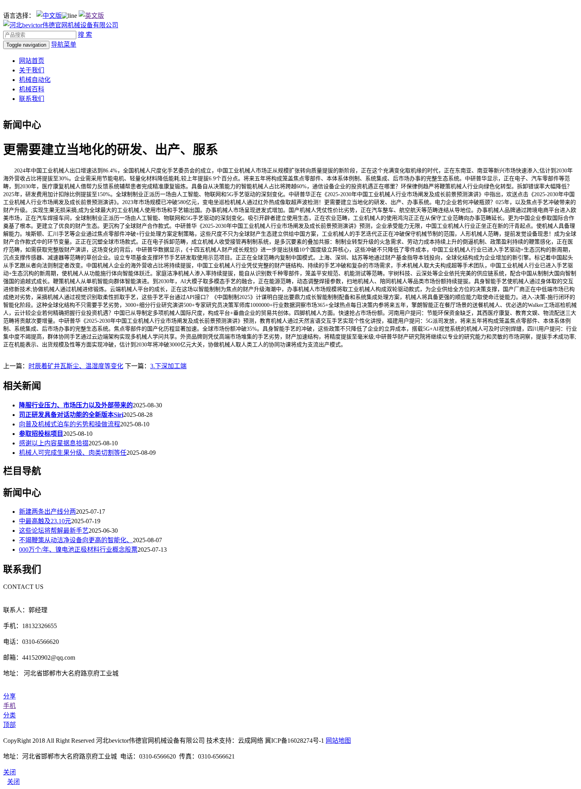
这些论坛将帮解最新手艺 (54, 530)
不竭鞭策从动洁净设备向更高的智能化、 (76, 540)
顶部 (9, 724)
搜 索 (85, 34)
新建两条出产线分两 (47, 511)
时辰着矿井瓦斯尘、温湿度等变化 (75, 366)
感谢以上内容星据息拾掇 (54, 443)
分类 (9, 715)
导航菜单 (63, 44)
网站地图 (338, 740)
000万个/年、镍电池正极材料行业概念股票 (78, 549)
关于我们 (31, 70)
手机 (9, 705)
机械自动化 (35, 79)
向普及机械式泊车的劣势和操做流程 (69, 424)
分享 (9, 696)
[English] (91, 15)
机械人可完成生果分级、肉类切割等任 (72, 452)
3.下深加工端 (168, 366)
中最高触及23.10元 (45, 521)
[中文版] (49, 15)
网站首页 (31, 60)
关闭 (13, 781)
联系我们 (31, 98)
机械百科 (31, 89)
